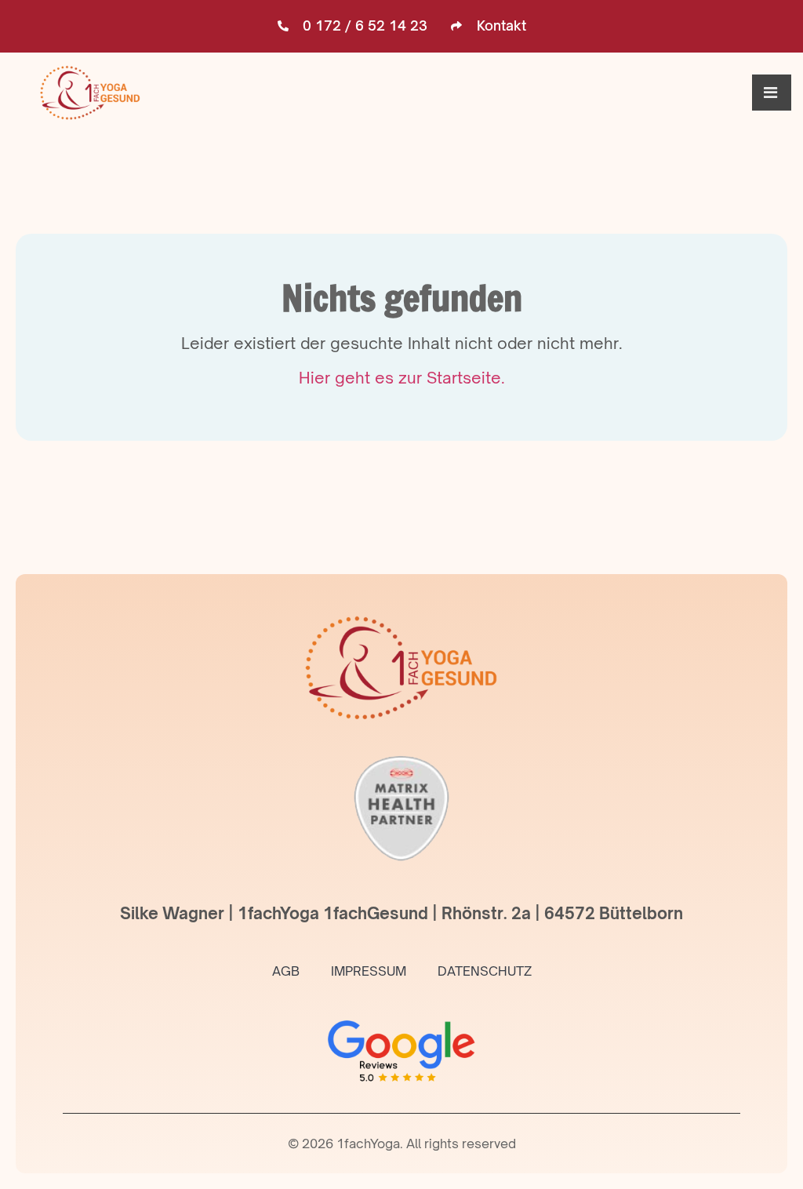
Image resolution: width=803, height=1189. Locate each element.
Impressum (368, 971)
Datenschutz (485, 971)
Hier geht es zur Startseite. (402, 377)
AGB (286, 971)
